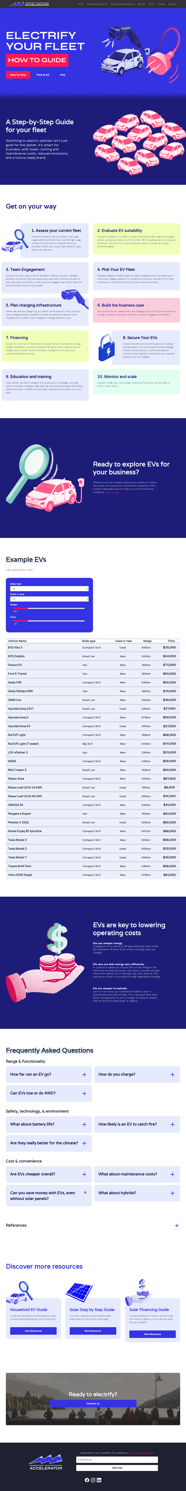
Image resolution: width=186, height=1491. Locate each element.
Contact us (93, 1403)
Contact (172, 4)
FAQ (62, 74)
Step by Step (18, 74)
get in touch (113, 492)
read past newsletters (141, 1452)
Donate (161, 4)
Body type (16, 583)
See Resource (33, 1330)
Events (151, 4)
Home (80, 4)
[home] (30, 4)
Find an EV (43, 74)
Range (13, 604)
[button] (97, 4)
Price (13, 617)
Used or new (17, 594)
